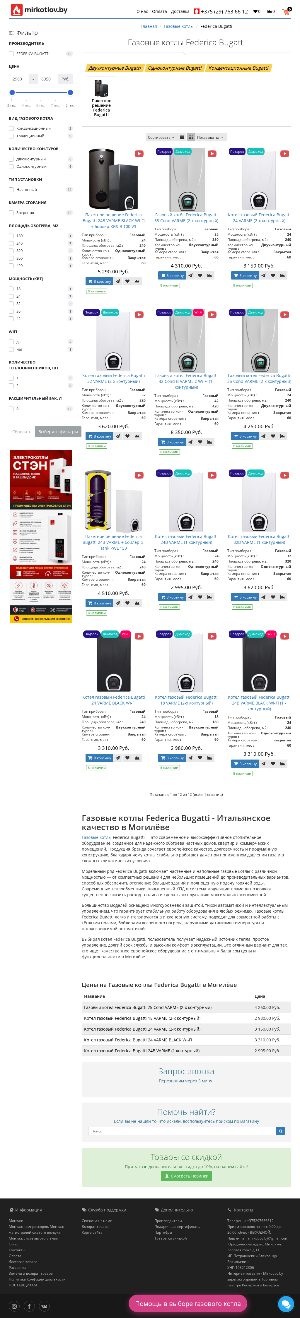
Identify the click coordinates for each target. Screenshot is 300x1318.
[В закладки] (127, 281)
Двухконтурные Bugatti (115, 68)
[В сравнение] (137, 281)
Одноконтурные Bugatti (175, 68)
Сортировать (159, 137)
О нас (142, 11)
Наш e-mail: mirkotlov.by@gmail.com (257, 1238)
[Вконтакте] (46, 1305)
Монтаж (16, 1220)
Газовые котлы (97, 837)
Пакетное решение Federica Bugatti (101, 107)
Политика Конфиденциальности (37, 1279)
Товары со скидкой (170, 1238)
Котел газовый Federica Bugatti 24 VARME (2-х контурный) (259, 217)
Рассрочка (17, 1267)
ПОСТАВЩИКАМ (23, 1285)
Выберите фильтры (58, 431)
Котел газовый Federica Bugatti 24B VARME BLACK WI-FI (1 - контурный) (259, 703)
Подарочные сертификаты (177, 1226)
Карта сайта (92, 1232)
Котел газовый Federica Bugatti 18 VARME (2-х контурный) (186, 700)
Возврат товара (95, 1226)
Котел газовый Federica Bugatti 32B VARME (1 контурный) (259, 539)
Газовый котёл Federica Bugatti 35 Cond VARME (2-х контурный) (186, 217)
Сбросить (21, 431)
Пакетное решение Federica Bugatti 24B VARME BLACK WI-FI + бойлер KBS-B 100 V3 (114, 220)
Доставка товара (23, 1261)
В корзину (102, 281)
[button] (287, 11)
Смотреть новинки (189, 1176)
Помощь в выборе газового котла (188, 1303)
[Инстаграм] (16, 1305)
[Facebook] (31, 1305)
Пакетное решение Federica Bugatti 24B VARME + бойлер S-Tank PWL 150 (113, 542)
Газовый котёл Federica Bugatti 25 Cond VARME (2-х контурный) (259, 378)
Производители (168, 1220)
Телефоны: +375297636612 (250, 1220)
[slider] (12, 92)
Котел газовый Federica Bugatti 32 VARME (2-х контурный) (113, 378)
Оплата (159, 11)
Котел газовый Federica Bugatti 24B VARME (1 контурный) (186, 539)
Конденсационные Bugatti (239, 68)
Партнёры (163, 1232)
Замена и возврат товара (31, 1273)
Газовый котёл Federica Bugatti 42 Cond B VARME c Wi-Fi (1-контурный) (186, 381)
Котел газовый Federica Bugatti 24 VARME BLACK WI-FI (113, 700)
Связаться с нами (97, 1220)
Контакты (17, 1249)
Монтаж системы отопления (33, 1238)
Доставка (180, 11)
